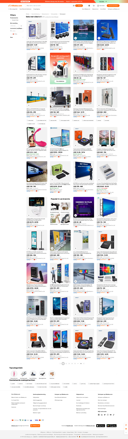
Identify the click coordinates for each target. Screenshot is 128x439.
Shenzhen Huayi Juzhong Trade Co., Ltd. (106, 48)
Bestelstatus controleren (103, 403)
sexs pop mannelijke (16, 386)
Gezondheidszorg (35, 14)
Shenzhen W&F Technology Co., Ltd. (81, 115)
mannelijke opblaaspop (29, 386)
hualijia (65, 386)
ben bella (107, 120)
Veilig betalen (36, 397)
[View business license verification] (77, 437)
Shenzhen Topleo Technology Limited (35, 48)
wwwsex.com (76, 120)
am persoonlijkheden (55, 383)
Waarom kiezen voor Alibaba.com (19, 397)
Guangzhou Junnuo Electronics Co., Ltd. (59, 155)
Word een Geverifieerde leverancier (106, 405)
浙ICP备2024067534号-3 (102, 436)
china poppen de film (65, 120)
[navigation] (16, 189)
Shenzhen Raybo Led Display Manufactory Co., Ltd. (83, 48)
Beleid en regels (36, 412)
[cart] (94, 5)
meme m (21, 383)
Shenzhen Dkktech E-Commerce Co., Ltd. (36, 156)
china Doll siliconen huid (41, 383)
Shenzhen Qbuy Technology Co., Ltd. (105, 192)
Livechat (78, 400)
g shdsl (13, 383)
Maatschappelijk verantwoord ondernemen (18, 403)
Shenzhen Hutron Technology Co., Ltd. (35, 225)
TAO (76, 432)
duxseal (99, 120)
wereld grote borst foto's (109, 383)
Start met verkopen (102, 400)
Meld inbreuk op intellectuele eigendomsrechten (83, 409)
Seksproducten (45, 14)
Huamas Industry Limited (55, 190)
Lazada (64, 432)
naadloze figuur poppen (94, 383)
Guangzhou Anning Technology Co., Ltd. (36, 81)
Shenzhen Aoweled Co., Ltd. (56, 48)
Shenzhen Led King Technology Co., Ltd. (106, 225)
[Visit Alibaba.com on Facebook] (99, 415)
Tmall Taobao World (56, 432)
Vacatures (13, 407)
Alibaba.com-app (90, 425)
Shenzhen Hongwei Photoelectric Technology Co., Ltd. (37, 189)
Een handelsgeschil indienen (82, 403)
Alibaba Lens (14, 425)
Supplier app (70, 425)
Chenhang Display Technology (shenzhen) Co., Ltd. (83, 258)
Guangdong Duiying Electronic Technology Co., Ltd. (107, 115)
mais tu (75, 383)
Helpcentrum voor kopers (82, 397)
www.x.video (30, 120)
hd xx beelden (66, 383)
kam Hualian (29, 383)
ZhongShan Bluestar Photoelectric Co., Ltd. (83, 82)
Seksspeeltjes (54, 14)
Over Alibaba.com (15, 394)
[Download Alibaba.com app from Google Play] (112, 425)
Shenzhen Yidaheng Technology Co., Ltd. (36, 258)
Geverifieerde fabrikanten (61, 397)
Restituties (78, 405)
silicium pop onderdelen (88, 120)
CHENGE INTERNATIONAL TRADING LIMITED (60, 115)
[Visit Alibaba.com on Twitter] (105, 415)
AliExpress (43, 432)
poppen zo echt (31, 123)
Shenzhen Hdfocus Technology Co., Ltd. (36, 115)
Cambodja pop (42, 123)
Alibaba (27, 14)
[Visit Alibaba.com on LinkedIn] (102, 415)
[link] (126, 425)
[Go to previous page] (60, 363)
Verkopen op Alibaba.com (104, 397)
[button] (74, 6)
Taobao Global (70, 432)
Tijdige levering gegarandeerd (40, 403)
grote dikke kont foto (42, 120)
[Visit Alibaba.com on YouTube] (111, 415)
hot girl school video (42, 386)
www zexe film (54, 120)
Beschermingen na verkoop (39, 405)
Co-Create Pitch (15, 400)
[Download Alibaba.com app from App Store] (100, 425)
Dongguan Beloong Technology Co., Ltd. (59, 258)
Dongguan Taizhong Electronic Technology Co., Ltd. (83, 189)
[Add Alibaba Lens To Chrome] (35, 425)
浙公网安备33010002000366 (88, 436)
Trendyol (80, 432)
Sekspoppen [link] (63, 14)
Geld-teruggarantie (37, 400)
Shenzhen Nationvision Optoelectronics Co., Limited (107, 155)
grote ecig (83, 383)
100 (81, 363)
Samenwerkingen (102, 408)
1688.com (49, 432)
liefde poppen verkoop (55, 386)
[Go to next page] (84, 363)
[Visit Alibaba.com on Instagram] (108, 415)
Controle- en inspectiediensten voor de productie (42, 409)
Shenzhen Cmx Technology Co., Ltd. (105, 81)
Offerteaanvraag (58, 400)
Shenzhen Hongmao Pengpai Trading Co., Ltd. (83, 225)
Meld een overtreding (81, 412)
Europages (85, 432)
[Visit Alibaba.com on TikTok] (114, 415)
